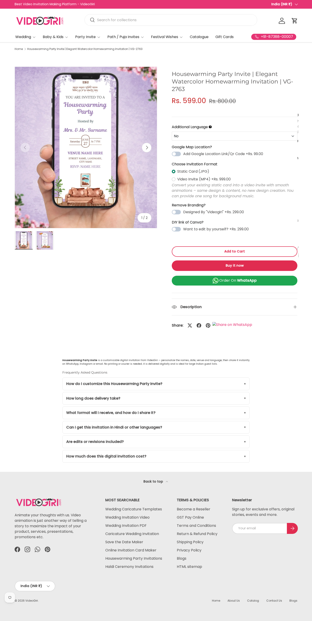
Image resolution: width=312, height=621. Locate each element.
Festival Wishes (164, 36)
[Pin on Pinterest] (208, 325)
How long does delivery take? (93, 398)
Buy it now (235, 265)
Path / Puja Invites (123, 36)
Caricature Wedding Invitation (132, 533)
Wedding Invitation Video (127, 517)
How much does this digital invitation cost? (106, 456)
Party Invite (85, 36)
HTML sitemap (189, 566)
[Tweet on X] (189, 325)
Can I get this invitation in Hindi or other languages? (114, 427)
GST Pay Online (190, 517)
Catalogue (199, 36)
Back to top (153, 481)
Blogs (181, 558)
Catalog (253, 601)
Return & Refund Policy (197, 533)
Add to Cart (234, 251)
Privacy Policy (189, 550)
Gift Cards (224, 36)
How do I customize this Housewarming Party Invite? (114, 383)
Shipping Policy (190, 542)
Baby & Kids (53, 36)
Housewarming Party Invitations (133, 558)
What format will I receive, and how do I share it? (111, 412)
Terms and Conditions (196, 525)
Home (19, 49)
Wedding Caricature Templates (133, 509)
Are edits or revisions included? (95, 441)
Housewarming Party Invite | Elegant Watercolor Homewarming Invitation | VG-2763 (85, 49)
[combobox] (171, 20)
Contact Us (274, 601)
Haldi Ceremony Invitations (129, 566)
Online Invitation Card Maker (130, 550)
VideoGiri (31, 601)
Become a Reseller (193, 509)
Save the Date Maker (124, 542)
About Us (233, 601)
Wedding (23, 36)
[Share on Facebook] (199, 325)
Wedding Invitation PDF (126, 525)
